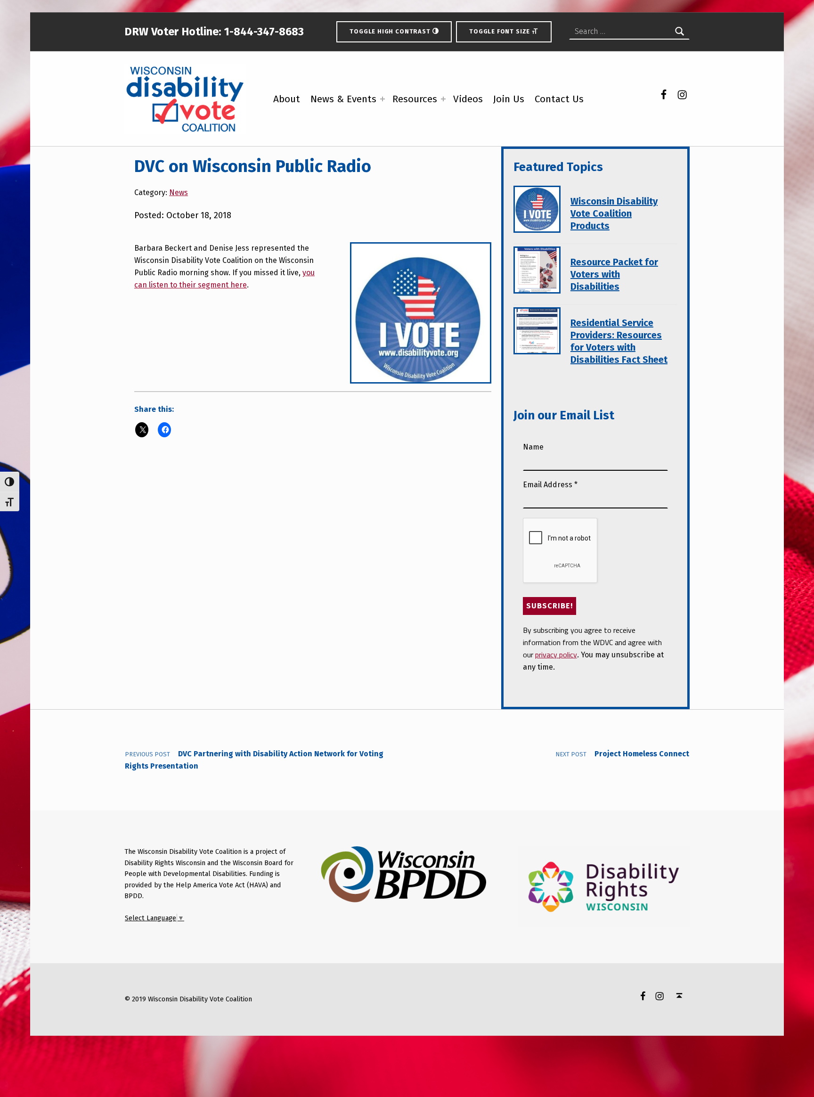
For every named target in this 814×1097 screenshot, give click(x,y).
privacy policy (556, 654)
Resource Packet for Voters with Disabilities (614, 274)
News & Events (343, 99)
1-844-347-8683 (262, 31)
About (286, 99)
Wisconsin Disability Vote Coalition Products (614, 213)
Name (533, 446)
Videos (468, 99)
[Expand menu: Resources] (443, 99)
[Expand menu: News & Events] (382, 99)
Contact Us (559, 99)
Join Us (508, 99)
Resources (414, 99)
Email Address (550, 484)
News (178, 192)
